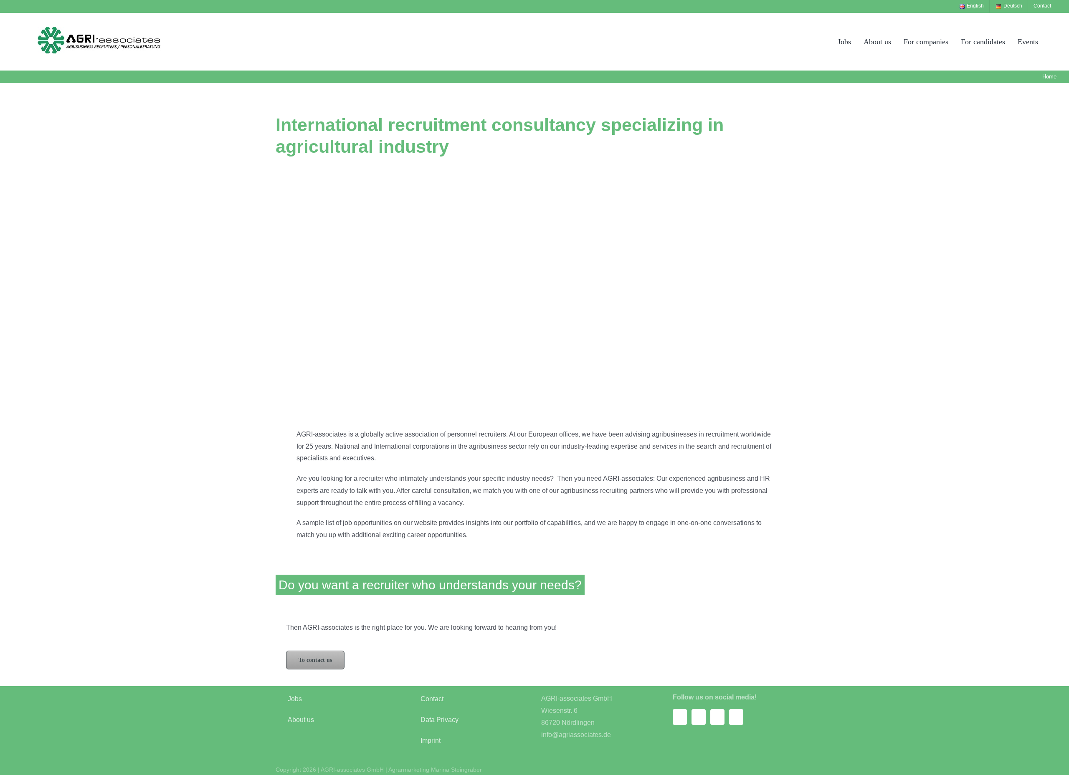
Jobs (295, 698)
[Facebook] (680, 717)
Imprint (431, 740)
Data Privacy (440, 719)
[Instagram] (699, 717)
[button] (1053, 41)
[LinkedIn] (736, 717)
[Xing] (717, 717)
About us (301, 719)
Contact (432, 698)
